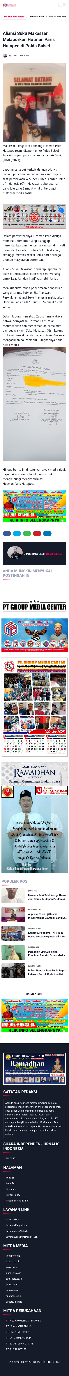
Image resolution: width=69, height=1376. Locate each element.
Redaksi (10, 1177)
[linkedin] (47, 533)
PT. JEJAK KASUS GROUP (18, 1326)
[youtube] (31, 1368)
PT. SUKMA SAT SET (16, 1349)
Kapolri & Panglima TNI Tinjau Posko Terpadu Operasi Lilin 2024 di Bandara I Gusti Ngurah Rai (48, 934)
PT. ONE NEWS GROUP (17, 1332)
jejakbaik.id (11, 1284)
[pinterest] (37, 533)
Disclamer (11, 1189)
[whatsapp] (27, 533)
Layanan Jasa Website (17, 1231)
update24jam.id (14, 1301)
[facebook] (7, 533)
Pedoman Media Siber (17, 1200)
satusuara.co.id (14, 1278)
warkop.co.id (12, 1267)
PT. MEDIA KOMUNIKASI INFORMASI (24, 1320)
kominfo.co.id (13, 1255)
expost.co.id (12, 1261)
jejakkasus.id (12, 1290)
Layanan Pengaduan (16, 1225)
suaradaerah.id (13, 1296)
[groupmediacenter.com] (9, 6)
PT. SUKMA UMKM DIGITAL (19, 1343)
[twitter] (17, 533)
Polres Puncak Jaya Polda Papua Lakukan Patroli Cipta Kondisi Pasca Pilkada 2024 (47, 972)
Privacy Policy (13, 1194)
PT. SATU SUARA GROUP (18, 1337)
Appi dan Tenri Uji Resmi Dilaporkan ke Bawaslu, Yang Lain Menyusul (48, 916)
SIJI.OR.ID (10, 1158)
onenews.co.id (13, 1273)
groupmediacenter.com (45, 1362)
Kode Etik (11, 1183)
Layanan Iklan (13, 1219)
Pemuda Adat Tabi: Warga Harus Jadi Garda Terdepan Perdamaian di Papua (48, 897)
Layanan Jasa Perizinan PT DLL (21, 1236)
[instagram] (26, 1368)
